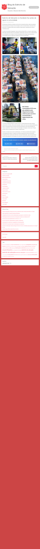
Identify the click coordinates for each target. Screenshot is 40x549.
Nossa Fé (4, 195)
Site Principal (4, 234)
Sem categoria (5, 202)
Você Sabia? (4, 204)
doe (13, 250)
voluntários (9, 256)
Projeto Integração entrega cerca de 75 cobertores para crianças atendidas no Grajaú (18, 211)
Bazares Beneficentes (6, 177)
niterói (4, 254)
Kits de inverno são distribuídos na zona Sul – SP (11, 218)
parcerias (4, 200)
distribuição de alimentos (20, 247)
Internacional (4, 193)
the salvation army (4, 256)
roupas (21, 254)
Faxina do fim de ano (6, 191)
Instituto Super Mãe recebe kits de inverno (10, 229)
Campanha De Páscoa (6, 182)
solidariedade (29, 254)
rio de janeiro (11, 254)
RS (22, 254)
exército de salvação (9, 252)
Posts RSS (4, 237)
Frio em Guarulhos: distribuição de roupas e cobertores (12, 220)
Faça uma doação (34, 7)
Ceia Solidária (5, 186)
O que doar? (4, 198)
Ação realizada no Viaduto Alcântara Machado (11, 213)
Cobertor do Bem (5, 188)
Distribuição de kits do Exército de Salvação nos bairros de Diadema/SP (16, 216)
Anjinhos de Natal (5, 175)
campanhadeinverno (8, 246)
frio (25, 252)
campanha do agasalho (14, 246)
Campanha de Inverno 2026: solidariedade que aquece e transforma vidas (16, 215)
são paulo (34, 254)
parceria (6, 254)
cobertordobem (33, 246)
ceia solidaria (19, 246)
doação (4, 250)
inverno (32, 252)
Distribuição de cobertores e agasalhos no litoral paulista (13, 222)
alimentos (3, 244)
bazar (10, 244)
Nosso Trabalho (15, 148)
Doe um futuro (5, 189)
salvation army (25, 254)
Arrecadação (7, 244)
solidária (3, 151)
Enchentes (19, 250)
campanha (28, 244)
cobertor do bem (28, 246)
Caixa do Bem (5, 179)
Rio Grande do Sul (17, 254)
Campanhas (4, 184)
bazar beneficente (15, 244)
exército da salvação (27, 250)
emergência (16, 250)
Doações (9, 250)
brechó (20, 244)
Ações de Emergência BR (8, 148)
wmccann (12, 256)
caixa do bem (23, 244)
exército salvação (20, 252)
